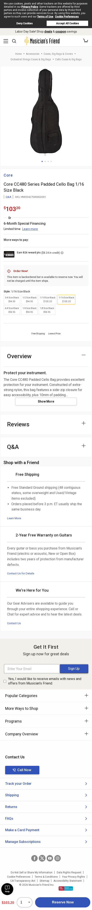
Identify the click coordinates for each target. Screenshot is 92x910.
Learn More (14, 518)
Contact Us (14, 623)
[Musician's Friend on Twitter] (42, 858)
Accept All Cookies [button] (67, 23)
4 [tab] (51, 161)
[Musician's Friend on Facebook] (34, 858)
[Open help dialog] (7, 889)
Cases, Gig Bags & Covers (58, 53)
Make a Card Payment (22, 830)
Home (18, 53)
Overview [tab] (19, 356)
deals (48, 31)
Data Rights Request (69, 872)
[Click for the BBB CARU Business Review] (66, 888)
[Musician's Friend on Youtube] (50, 858)
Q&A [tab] (13, 446)
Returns (11, 807)
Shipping (12, 795)
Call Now (24, 770)
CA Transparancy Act (22, 880)
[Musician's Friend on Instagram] (57, 858)
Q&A (8, 196)
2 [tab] (45, 161)
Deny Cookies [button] (24, 23)
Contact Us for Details (20, 573)
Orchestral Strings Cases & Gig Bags (30, 59)
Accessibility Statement (67, 880)
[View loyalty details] (62, 253)
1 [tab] (42, 161)
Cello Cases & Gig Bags (68, 59)
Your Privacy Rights (73, 876)
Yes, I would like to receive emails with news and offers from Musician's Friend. (44, 681)
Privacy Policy (29, 6)
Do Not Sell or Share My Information (31, 872)
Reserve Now (63, 902)
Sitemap (44, 880)
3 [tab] (48, 161)
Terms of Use (45, 16)
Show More (46, 401)
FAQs (9, 819)
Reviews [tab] (18, 424)
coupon (60, 31)
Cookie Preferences (67, 16)
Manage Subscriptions (23, 842)
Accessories (32, 53)
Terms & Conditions (46, 876)
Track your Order (18, 784)
